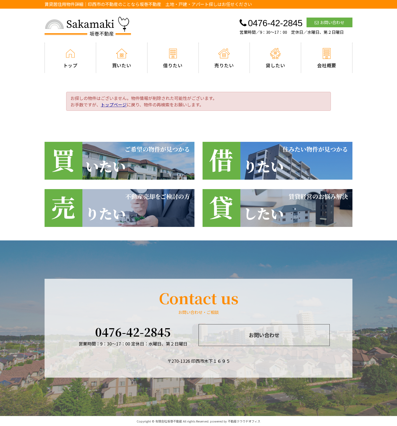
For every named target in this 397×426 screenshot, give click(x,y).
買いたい (121, 65)
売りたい (224, 65)
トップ (70, 65)
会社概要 (326, 65)
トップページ (114, 104)
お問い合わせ (332, 22)
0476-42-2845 (133, 332)
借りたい (172, 65)
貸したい (275, 65)
